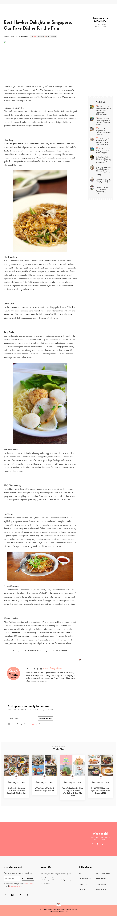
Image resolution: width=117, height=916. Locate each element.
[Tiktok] (103, 844)
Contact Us (83, 884)
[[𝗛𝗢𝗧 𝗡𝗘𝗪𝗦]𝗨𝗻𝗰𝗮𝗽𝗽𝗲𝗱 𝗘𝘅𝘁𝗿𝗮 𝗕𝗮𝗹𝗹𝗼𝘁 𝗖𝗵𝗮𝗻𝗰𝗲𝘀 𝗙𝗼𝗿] (50, 839)
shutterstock (61, 650)
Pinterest (32, 650)
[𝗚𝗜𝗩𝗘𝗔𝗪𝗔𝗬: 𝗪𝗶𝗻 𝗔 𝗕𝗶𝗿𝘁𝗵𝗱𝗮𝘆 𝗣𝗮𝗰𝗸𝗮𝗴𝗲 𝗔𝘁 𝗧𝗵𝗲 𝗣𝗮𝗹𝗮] (75, 847)
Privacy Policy (101, 878)
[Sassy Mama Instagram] (97, 844)
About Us (82, 890)
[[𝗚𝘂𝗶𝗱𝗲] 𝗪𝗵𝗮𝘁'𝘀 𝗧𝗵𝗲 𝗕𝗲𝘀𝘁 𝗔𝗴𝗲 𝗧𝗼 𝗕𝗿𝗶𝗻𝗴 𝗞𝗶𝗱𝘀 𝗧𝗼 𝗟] (25, 847)
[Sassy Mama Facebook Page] (92, 844)
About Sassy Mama (52, 668)
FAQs (80, 873)
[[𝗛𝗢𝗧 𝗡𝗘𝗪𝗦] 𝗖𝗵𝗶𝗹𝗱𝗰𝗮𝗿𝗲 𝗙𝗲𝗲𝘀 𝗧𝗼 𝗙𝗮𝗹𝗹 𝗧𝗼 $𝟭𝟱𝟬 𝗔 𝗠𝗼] (8, 830)
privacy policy (32, 724)
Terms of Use (101, 884)
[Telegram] (108, 844)
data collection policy (46, 724)
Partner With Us (84, 878)
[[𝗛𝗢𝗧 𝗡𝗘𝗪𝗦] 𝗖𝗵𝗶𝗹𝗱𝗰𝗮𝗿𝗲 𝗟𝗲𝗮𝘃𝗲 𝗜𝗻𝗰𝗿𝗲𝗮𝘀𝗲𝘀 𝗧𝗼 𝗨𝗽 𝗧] (8, 847)
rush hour (64, 912)
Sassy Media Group (103, 873)
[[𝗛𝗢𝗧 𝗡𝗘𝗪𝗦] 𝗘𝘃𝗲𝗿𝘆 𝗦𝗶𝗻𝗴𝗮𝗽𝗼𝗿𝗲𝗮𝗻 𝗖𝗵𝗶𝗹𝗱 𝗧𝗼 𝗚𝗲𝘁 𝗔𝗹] (25, 830)
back (6, 12)
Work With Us (101, 890)
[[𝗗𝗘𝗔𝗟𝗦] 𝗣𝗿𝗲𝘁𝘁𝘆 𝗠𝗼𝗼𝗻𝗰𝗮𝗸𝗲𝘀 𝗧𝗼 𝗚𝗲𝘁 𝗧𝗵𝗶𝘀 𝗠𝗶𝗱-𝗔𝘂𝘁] (75, 830)
